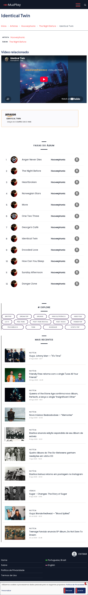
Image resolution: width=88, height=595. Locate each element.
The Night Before (47, 26)
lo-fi (7, 322)
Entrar (82, 554)
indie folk (78, 316)
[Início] (12, 4)
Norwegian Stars (31, 193)
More (25, 204)
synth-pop (75, 327)
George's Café (30, 227)
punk (33, 327)
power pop (78, 322)
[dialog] (44, 588)
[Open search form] (85, 5)
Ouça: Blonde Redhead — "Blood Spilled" (49, 513)
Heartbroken (29, 182)
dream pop (24, 316)
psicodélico (13, 327)
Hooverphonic (28, 26)
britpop (8, 316)
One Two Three (30, 216)
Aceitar (80, 590)
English (51, 565)
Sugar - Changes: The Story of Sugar (48, 493)
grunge (40, 316)
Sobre (4, 565)
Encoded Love (30, 249)
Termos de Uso (9, 575)
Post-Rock (61, 322)
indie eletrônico (59, 316)
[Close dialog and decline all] (86, 583)
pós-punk (21, 322)
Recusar (69, 590)
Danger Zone (29, 283)
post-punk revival (40, 322)
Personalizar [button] (6, 590)
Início (4, 26)
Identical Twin (30, 238)
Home (4, 560)
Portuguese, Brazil (56, 560)
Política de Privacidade (12, 570)
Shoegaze (53, 327)
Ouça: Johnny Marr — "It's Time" (45, 355)
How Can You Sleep (33, 261)
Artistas (14, 26)
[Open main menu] (78, 5)
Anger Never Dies (32, 159)
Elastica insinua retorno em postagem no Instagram (56, 474)
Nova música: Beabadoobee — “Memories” (51, 415)
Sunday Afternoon (32, 272)
